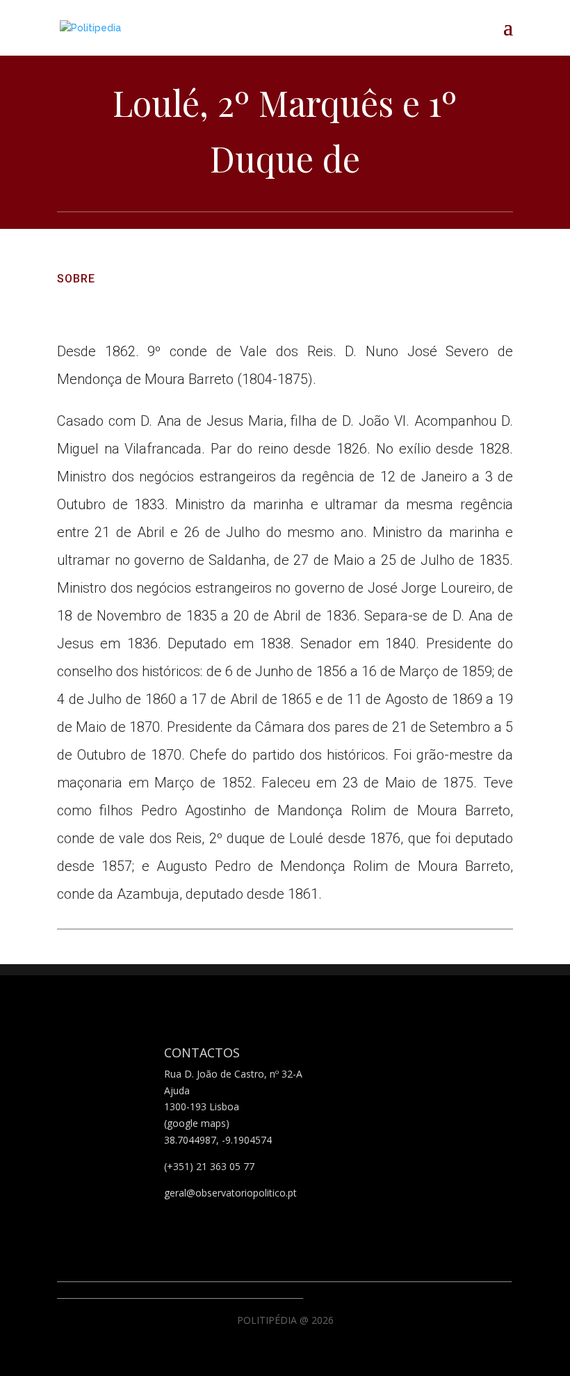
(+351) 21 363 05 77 (209, 1166)
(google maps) (196, 1123)
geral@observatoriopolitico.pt (230, 1192)
